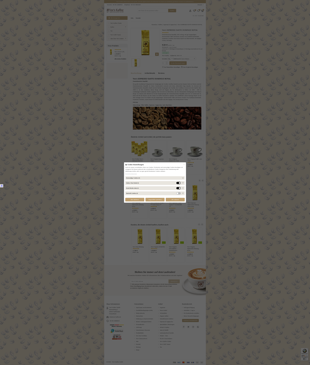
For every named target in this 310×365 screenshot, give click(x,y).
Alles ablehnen (135, 199)
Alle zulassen (175, 199)
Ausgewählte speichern (155, 199)
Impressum (134, 174)
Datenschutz (128, 174)
